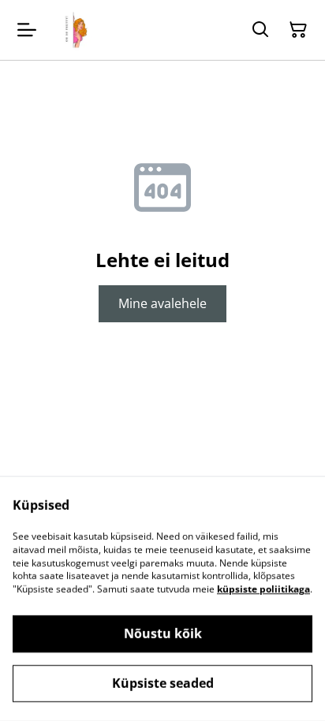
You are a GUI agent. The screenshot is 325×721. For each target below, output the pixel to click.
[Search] (260, 30)
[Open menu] (27, 30)
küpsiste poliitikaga (263, 589)
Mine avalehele (162, 303)
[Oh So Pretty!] (74, 30)
